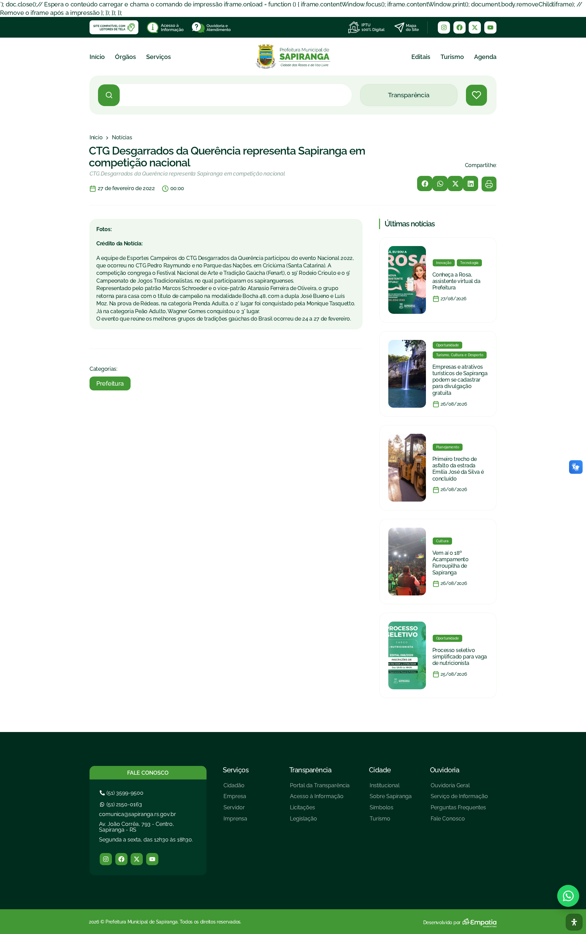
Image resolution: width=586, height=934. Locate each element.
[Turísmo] (390, 821)
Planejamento (447, 447)
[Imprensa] (235, 821)
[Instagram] (444, 27)
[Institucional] (390, 788)
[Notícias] (122, 137)
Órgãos (125, 56)
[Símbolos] (390, 810)
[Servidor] (235, 810)
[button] (424, 183)
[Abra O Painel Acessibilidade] (574, 922)
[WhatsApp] (568, 896)
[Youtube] (490, 27)
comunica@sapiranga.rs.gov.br (137, 814)
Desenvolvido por (442, 922)
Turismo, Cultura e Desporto (459, 355)
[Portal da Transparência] (319, 788)
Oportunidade (447, 345)
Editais (420, 56)
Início (97, 56)
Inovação (444, 263)
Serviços (158, 56)
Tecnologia (469, 263)
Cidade (380, 770)
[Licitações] (319, 810)
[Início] (96, 137)
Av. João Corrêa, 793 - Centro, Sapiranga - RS (136, 827)
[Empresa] (235, 799)
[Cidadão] (235, 788)
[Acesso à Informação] (319, 799)
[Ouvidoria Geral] (459, 788)
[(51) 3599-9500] (122, 793)
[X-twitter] (475, 27)
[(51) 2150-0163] (122, 804)
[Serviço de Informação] (459, 799)
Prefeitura (110, 383)
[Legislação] (319, 821)
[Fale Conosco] (459, 821)
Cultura (442, 541)
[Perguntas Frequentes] (459, 810)
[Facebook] (459, 27)
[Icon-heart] (476, 95)
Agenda (485, 56)
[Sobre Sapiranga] (390, 799)
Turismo (452, 56)
